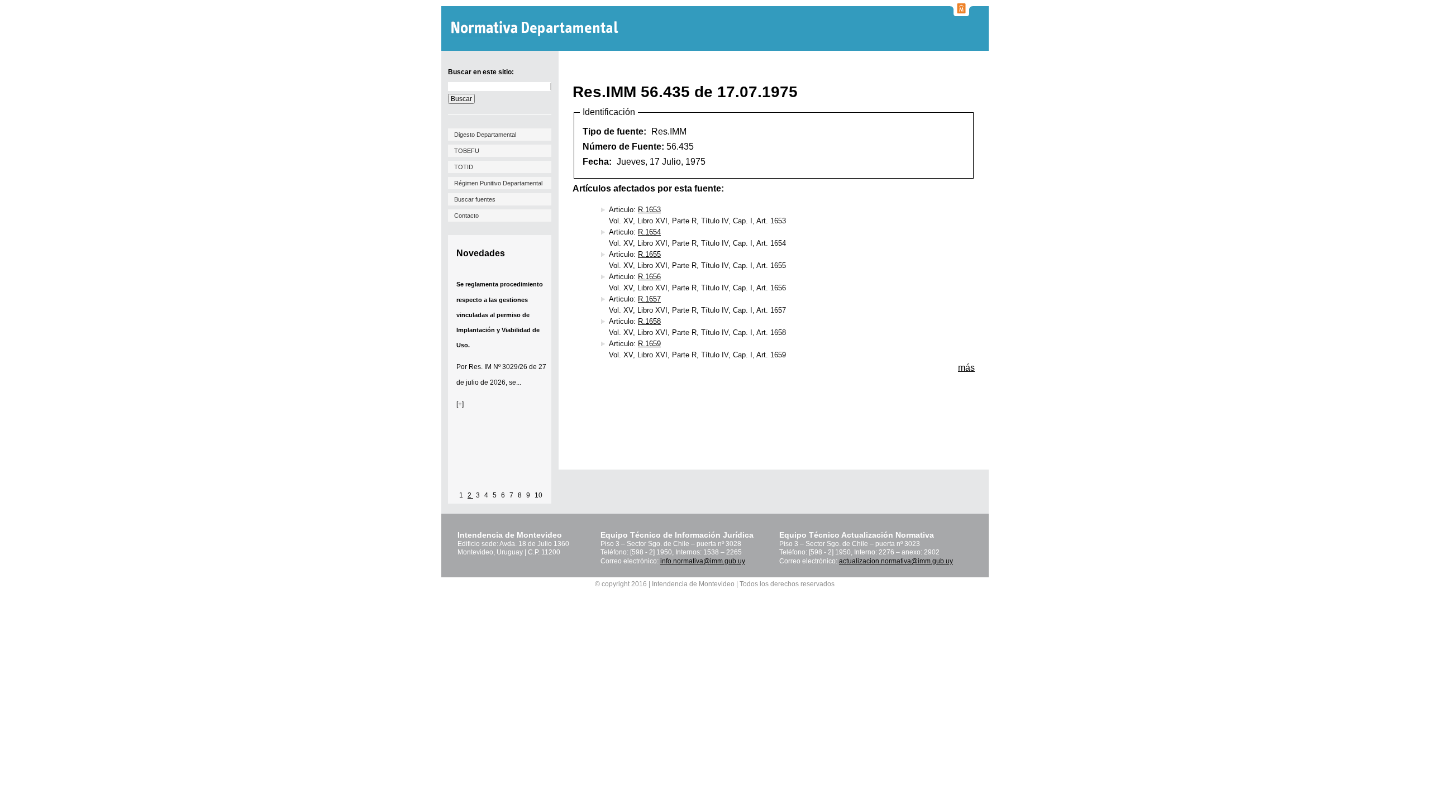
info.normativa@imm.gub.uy (702, 561)
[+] (460, 404)
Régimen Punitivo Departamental (498, 183)
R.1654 (649, 232)
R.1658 (649, 321)
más (966, 367)
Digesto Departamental (485, 134)
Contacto (466, 215)
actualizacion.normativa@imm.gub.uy (896, 561)
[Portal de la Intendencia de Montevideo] (961, 12)
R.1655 (649, 254)
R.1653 (649, 209)
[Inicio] (536, 29)
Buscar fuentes (474, 199)
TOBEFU (466, 150)
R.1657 (649, 299)
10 (538, 495)
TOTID (463, 167)
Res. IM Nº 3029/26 (498, 367)
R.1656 (649, 276)
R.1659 (649, 343)
